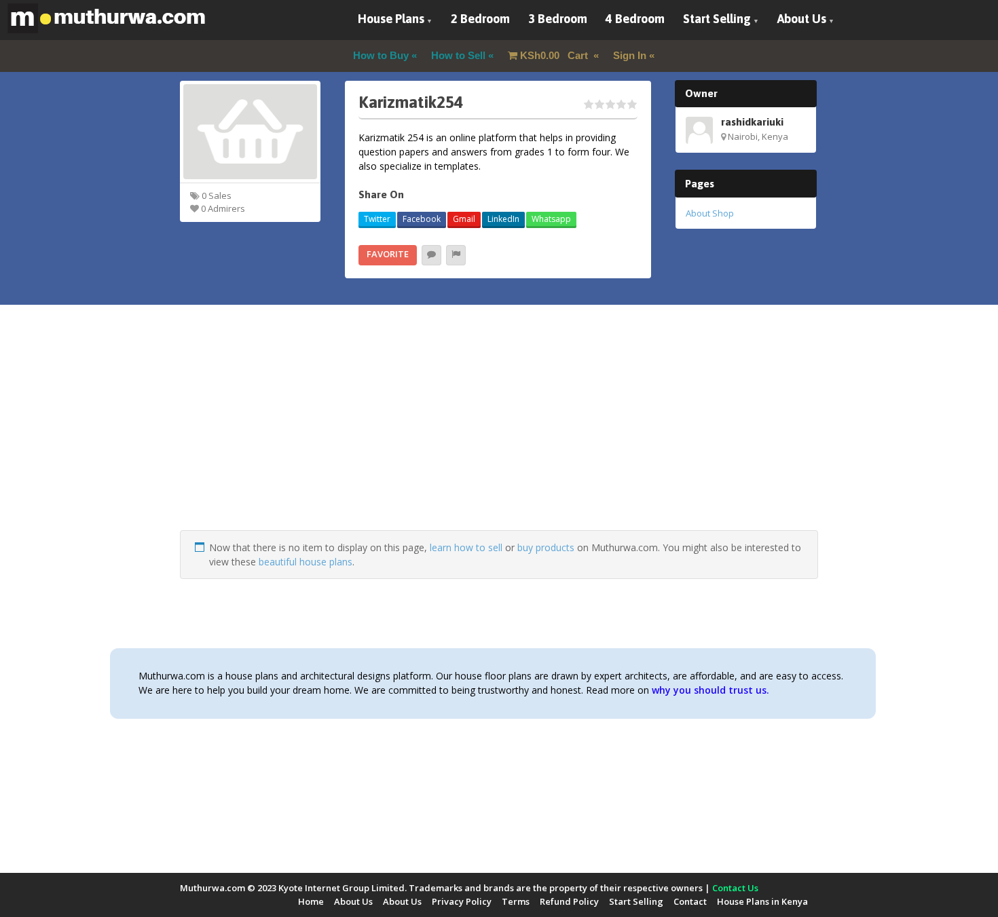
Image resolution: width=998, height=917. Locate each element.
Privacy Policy (462, 901)
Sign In (629, 55)
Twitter (377, 219)
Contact (690, 901)
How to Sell (458, 55)
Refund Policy (569, 901)
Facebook (422, 219)
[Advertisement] (499, 435)
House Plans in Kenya (762, 901)
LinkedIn (503, 219)
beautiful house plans (305, 561)
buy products (545, 547)
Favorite (388, 254)
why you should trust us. (710, 690)
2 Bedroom (480, 19)
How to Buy (381, 55)
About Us (801, 19)
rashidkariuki (752, 121)
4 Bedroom (635, 19)
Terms (516, 901)
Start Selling (717, 19)
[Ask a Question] (431, 255)
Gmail (464, 219)
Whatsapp (551, 219)
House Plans (391, 19)
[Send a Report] (456, 255)
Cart (555, 55)
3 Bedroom (557, 19)
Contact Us (735, 888)
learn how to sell (466, 547)
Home (311, 901)
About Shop (710, 213)
